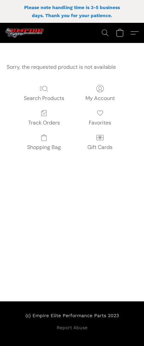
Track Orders (44, 122)
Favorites (100, 122)
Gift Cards (100, 147)
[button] (25, 33)
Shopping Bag (44, 147)
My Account (100, 98)
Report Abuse (72, 327)
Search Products (44, 98)
